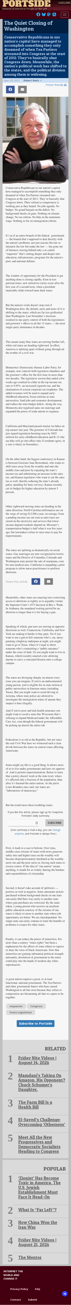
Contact (15, 1299)
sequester (16, 1006)
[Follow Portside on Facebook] (38, 15)
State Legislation (20, 1012)
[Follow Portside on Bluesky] (44, 15)
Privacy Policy (19, 1289)
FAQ (37, 1289)
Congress (36, 1006)
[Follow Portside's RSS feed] (54, 15)
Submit (32, 1299)
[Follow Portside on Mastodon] (48, 15)
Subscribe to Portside (35, 1023)
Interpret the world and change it (13, 1274)
